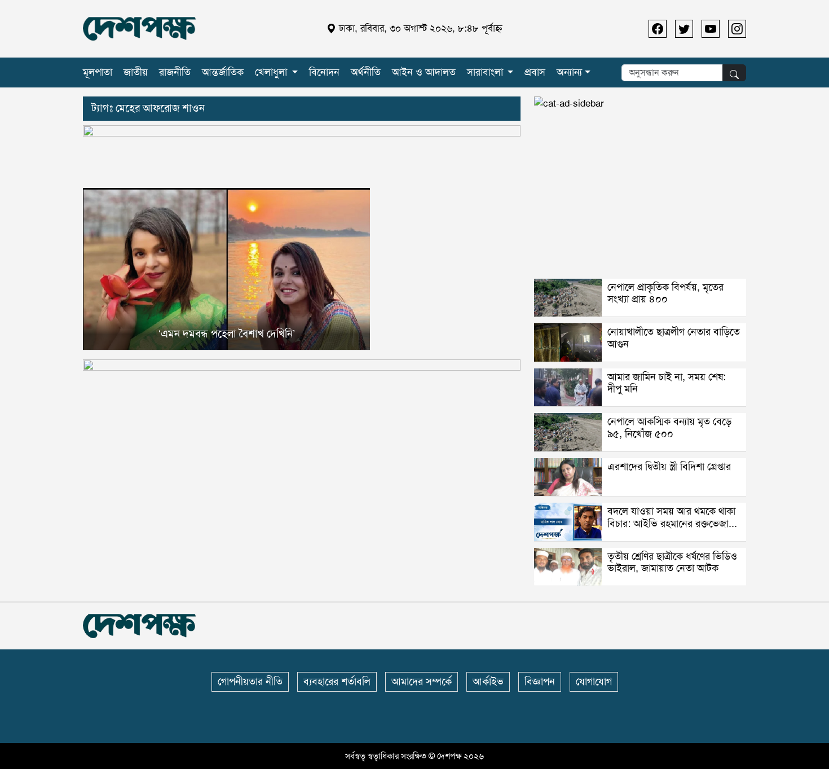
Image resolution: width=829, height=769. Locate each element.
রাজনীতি (175, 72)
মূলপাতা (97, 72)
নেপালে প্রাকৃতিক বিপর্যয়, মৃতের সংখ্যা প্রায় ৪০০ (665, 293)
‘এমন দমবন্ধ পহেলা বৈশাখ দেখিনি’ (226, 334)
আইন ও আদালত (424, 72)
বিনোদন (324, 72)
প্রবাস (534, 72)
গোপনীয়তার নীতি (250, 681)
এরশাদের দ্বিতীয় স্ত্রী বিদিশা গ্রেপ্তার (669, 466)
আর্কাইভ (488, 681)
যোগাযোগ (594, 681)
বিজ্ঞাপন (539, 681)
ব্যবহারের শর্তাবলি (337, 681)
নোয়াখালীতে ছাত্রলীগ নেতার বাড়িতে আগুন (673, 338)
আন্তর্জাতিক (223, 72)
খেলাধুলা (271, 72)
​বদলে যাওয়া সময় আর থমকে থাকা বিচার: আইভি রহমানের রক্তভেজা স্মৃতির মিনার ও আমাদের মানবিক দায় (671, 529)
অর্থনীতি (366, 72)
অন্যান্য (569, 72)
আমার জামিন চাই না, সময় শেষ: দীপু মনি (666, 383)
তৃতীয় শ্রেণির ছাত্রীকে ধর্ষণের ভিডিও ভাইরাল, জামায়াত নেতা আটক (672, 562)
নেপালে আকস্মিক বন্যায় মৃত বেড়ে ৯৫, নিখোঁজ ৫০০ (669, 428)
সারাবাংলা (485, 72)
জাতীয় (136, 72)
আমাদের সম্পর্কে (421, 681)
